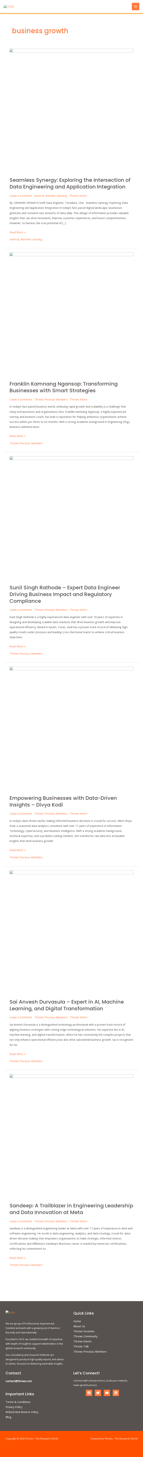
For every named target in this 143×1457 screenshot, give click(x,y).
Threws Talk (81, 1346)
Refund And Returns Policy (22, 1412)
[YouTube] (107, 1393)
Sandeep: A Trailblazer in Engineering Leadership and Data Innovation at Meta (71, 1209)
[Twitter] (98, 1393)
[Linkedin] (116, 1393)
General (39, 195)
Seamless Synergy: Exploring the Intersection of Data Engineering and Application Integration (70, 183)
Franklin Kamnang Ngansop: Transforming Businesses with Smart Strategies (63, 387)
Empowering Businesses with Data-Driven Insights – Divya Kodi (63, 801)
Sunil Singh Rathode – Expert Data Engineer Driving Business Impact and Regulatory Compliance (64, 594)
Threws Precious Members (51, 399)
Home (77, 1321)
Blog (8, 1417)
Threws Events (82, 1341)
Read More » (17, 232)
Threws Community (85, 1336)
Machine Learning (56, 195)
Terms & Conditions (18, 1402)
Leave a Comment (20, 195)
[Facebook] (89, 1393)
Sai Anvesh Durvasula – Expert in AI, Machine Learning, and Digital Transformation (66, 1005)
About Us (79, 1326)
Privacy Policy (14, 1407)
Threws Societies (83, 1331)
